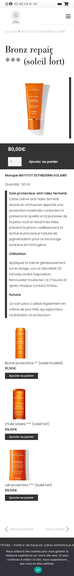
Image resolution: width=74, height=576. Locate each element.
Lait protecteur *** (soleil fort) (28, 485)
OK (38, 570)
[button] (68, 16)
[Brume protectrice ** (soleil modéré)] (37, 343)
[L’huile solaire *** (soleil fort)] (37, 404)
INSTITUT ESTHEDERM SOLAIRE (43, 31)
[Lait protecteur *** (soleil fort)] (37, 465)
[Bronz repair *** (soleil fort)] (37, 80)
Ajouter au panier (43, 161)
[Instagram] (6, 4)
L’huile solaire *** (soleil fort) (27, 424)
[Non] (69, 561)
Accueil (10, 31)
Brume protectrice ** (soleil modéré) (34, 363)
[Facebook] (10, 4)
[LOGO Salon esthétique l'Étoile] (16, 17)
